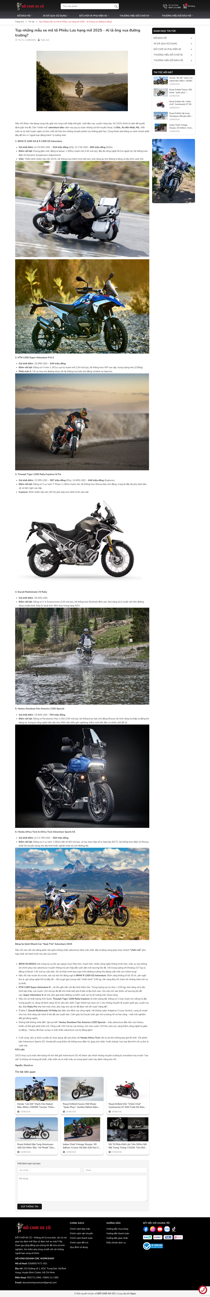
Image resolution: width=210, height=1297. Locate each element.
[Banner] (173, 171)
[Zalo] (166, 1229)
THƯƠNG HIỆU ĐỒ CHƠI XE (135, 15)
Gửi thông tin (29, 1206)
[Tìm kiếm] (116, 6)
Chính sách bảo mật (80, 1228)
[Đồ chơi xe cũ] (29, 6)
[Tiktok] (173, 1229)
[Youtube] (159, 1229)
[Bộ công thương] (153, 1245)
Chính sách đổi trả (79, 1242)
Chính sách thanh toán (81, 1238)
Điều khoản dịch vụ (116, 1242)
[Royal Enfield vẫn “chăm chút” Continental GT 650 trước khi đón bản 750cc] (127, 1089)
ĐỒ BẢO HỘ (24, 15)
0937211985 (34, 1277)
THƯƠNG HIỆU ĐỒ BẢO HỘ (177, 15)
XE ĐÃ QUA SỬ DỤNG (55, 15)
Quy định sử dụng (79, 1247)
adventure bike (56, 127)
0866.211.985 (51, 1277)
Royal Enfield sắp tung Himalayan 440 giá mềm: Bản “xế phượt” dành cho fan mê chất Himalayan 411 (36, 1146)
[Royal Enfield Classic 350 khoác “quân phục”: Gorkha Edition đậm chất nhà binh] (82, 1089)
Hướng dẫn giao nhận (117, 1238)
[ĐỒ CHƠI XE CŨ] (33, 1228)
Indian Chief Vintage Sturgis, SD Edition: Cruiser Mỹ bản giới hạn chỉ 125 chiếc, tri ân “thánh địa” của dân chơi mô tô (82, 1146)
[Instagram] (152, 1229)
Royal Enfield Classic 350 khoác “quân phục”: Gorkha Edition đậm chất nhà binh (80, 1105)
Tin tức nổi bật (163, 72)
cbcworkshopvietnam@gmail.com (39, 1282)
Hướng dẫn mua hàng (117, 1228)
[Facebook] (145, 1229)
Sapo (133, 1293)
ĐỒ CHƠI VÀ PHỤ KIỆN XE (93, 15)
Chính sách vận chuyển (81, 1233)
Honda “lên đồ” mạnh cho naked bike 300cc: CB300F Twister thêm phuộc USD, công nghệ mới (35, 1105)
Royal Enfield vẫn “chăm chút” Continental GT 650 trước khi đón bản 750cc (126, 1105)
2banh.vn (28, 1065)
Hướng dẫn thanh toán (117, 1233)
